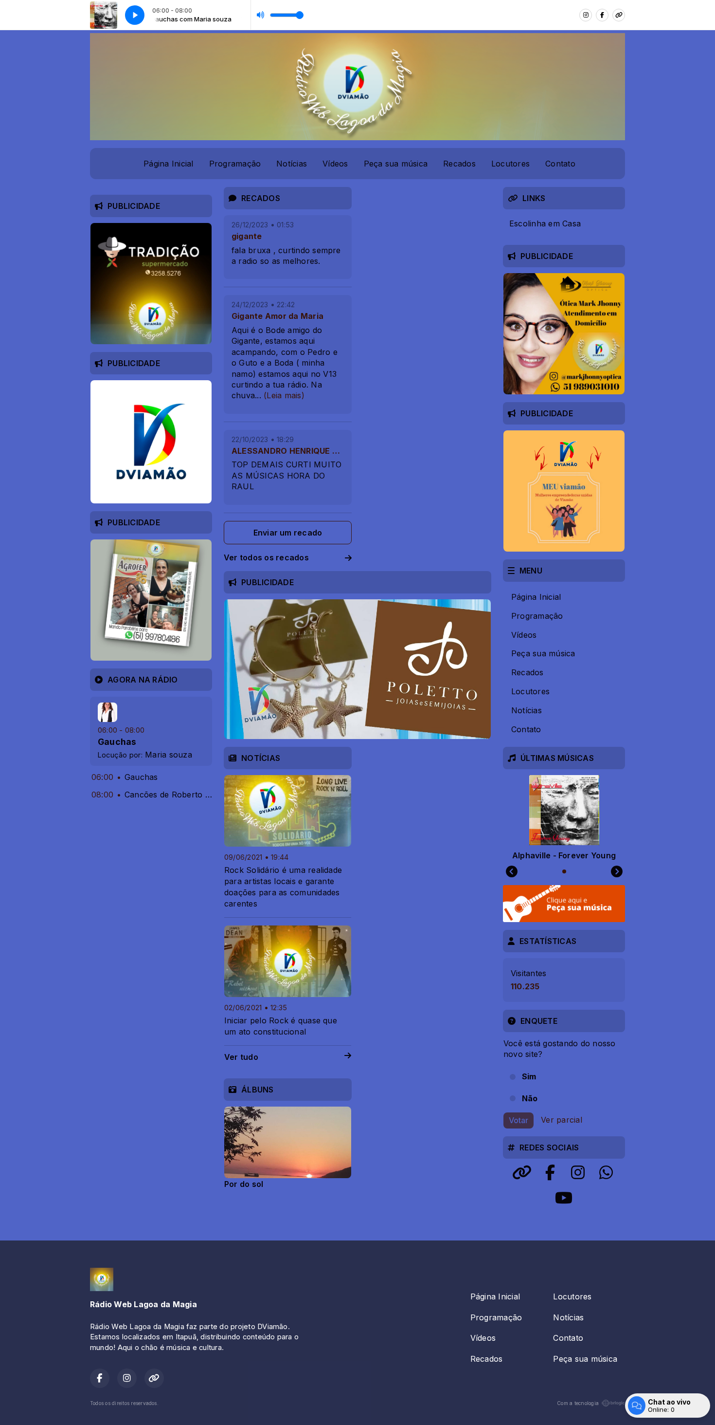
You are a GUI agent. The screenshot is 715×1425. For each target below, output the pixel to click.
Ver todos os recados (266, 557)
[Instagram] (585, 15)
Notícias (291, 163)
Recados (459, 163)
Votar (518, 1120)
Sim (529, 1076)
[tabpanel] (287, 1147)
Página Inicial (168, 163)
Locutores (510, 163)
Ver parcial (561, 1120)
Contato (560, 163)
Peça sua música (396, 163)
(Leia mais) (284, 395)
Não (530, 1098)
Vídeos (335, 163)
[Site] (618, 15)
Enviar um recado (287, 532)
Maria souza (168, 754)
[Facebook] (602, 15)
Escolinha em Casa (545, 223)
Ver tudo (241, 1057)
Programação (235, 163)
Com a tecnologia (578, 1403)
